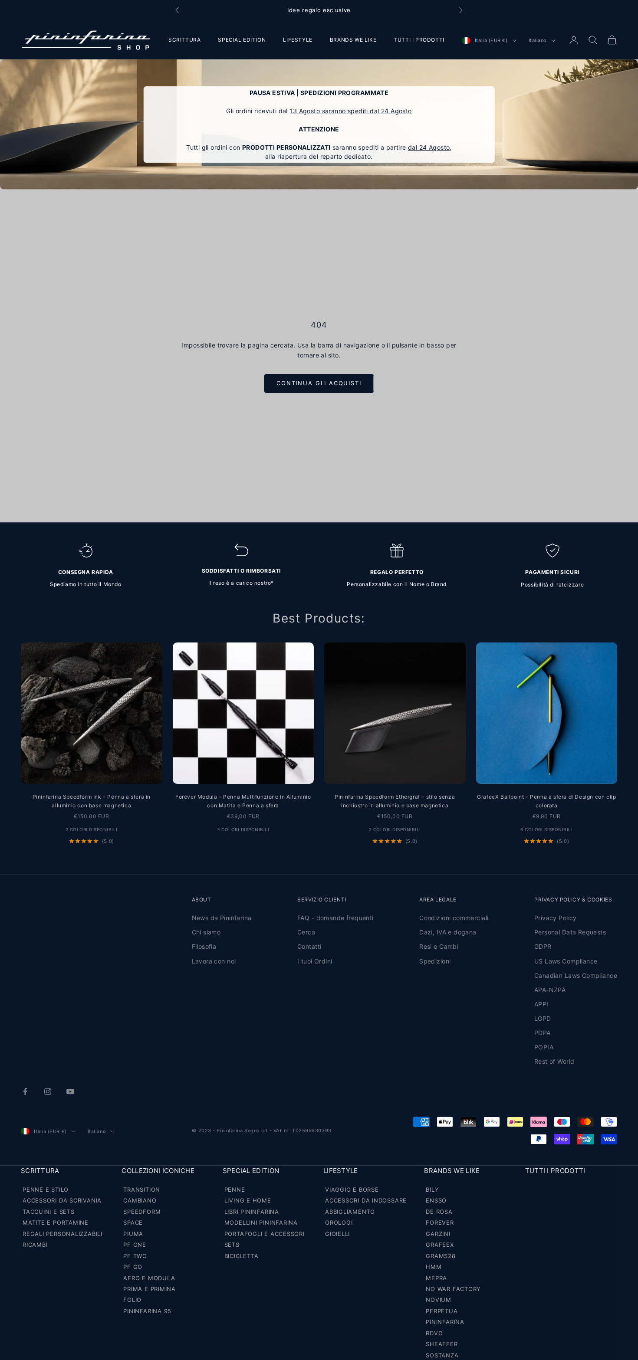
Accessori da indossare (366, 1200)
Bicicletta (241, 1255)
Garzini (438, 1233)
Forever (440, 1222)
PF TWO (135, 1255)
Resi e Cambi (438, 946)
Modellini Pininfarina (261, 1222)
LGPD (542, 1018)
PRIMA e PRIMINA (149, 1288)
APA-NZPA (550, 989)
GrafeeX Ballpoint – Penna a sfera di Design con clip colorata (546, 801)
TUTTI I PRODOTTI (419, 39)
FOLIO (132, 1299)
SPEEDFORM (142, 1211)
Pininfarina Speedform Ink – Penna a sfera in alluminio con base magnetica (92, 801)
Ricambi (35, 1244)
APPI (541, 1004)
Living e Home (247, 1200)
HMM (433, 1266)
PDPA (542, 1032)
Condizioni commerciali (453, 917)
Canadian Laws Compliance (575, 975)
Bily (432, 1189)
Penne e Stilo (46, 1189)
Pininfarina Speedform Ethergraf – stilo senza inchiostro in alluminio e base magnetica (395, 801)
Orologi (338, 1222)
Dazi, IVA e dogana (448, 932)
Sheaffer (441, 1343)
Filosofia (204, 946)
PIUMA (133, 1233)
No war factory (453, 1288)
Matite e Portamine (56, 1222)
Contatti (309, 946)
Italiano (538, 41)
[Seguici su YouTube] (70, 1091)
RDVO (434, 1333)
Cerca (306, 932)
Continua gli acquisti (318, 383)
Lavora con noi (214, 961)
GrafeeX (440, 1244)
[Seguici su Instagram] (47, 1091)
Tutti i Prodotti (555, 1171)
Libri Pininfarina (251, 1211)
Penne (234, 1189)
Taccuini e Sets (49, 1211)
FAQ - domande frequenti (335, 917)
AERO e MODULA (149, 1278)
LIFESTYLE (297, 39)
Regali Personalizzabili (62, 1233)
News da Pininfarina (222, 917)
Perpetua (441, 1311)
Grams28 (440, 1255)
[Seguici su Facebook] (25, 1091)
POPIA (543, 1047)
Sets (232, 1244)
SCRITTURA (184, 39)
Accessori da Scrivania (62, 1200)
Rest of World (554, 1061)
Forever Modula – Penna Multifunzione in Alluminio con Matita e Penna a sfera (243, 801)
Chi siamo (206, 932)
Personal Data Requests (570, 932)
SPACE (133, 1222)
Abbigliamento (350, 1211)
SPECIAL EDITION (242, 39)
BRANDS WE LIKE (353, 39)
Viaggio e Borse (352, 1189)
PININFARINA (445, 1321)
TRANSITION (141, 1189)
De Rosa (439, 1211)
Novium (438, 1299)
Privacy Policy (555, 917)
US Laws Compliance (566, 961)
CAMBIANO (139, 1200)
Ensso (436, 1200)
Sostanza (442, 1355)
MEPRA (436, 1278)
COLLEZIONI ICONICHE (158, 1171)
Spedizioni (435, 961)
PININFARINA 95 (147, 1311)
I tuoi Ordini (314, 961)
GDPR (543, 946)
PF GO (132, 1266)
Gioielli (337, 1233)
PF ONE (134, 1244)
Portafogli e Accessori (264, 1233)
